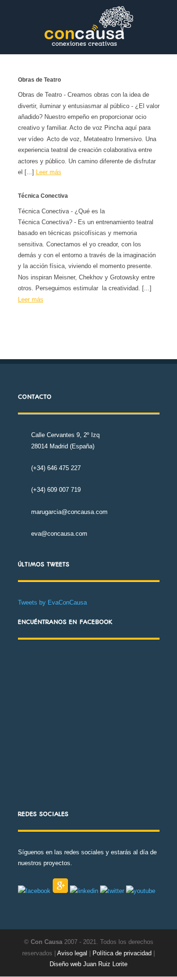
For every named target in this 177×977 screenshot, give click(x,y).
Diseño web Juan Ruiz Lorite (88, 964)
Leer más (48, 172)
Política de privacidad (123, 953)
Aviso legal (72, 953)
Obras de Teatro (39, 79)
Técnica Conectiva (43, 196)
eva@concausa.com (59, 533)
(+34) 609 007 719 (56, 489)
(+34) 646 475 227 (56, 468)
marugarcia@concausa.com (69, 511)
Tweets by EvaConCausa (52, 602)
